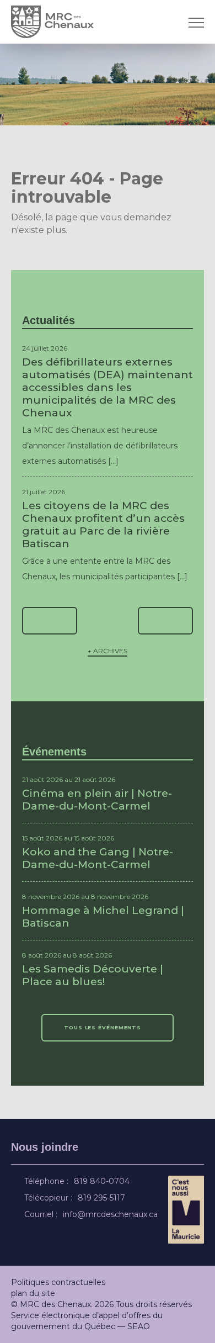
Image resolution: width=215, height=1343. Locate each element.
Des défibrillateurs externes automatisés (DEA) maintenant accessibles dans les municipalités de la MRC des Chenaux (107, 387)
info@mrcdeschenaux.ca (111, 1214)
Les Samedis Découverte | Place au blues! (92, 975)
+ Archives (107, 651)
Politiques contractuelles (58, 1282)
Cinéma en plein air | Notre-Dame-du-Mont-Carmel (97, 799)
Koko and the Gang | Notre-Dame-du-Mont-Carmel (97, 858)
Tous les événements (103, 1027)
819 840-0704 (103, 1181)
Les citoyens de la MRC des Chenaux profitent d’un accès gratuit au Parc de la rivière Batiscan (103, 524)
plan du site (33, 1293)
